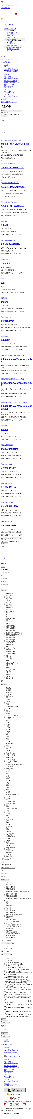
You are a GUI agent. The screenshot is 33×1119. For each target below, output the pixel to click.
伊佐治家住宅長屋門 (9, 449)
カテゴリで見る (9, 30)
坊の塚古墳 (5, 263)
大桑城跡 (4, 225)
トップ (6, 65)
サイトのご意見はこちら (11, 96)
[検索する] (16, 5)
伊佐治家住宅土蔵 (8, 487)
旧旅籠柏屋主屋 (7, 321)
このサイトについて (9, 24)
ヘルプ (6, 89)
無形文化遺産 (11, 43)
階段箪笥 (4, 302)
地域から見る (11, 37)
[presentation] (1, 114)
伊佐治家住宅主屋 (8, 525)
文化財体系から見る (13, 32)
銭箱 (2, 283)
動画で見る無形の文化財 (14, 45)
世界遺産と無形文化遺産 (14, 39)
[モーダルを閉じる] (1, 1116)
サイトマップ (8, 94)
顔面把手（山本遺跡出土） (12, 167)
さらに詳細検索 (5, 8)
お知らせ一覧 (8, 87)
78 (4, 132)
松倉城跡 (4, 430)
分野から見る (11, 35)
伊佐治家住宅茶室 (8, 468)
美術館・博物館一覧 (13, 49)
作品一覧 (10, 28)
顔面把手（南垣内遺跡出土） (13, 187)
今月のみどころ (11, 50)
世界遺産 (9, 42)
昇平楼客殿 (5, 340)
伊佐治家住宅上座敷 (9, 506)
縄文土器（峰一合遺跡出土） (13, 206)
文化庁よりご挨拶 (9, 84)
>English (6, 25)
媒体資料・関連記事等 (10, 81)
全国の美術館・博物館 (12, 47)
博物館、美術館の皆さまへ (11, 82)
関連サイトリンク (9, 92)
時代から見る (11, 34)
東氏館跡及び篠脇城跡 (10, 244)
